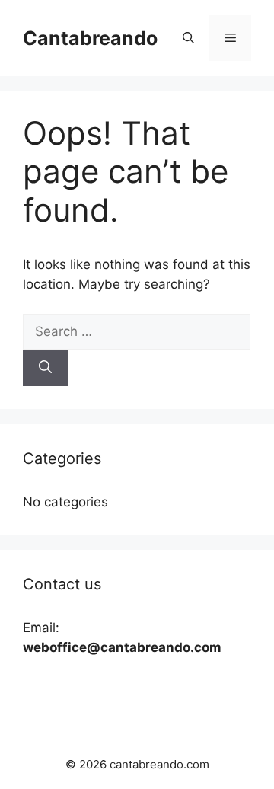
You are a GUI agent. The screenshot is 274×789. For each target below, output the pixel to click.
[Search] (45, 368)
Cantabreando (90, 38)
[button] (188, 38)
